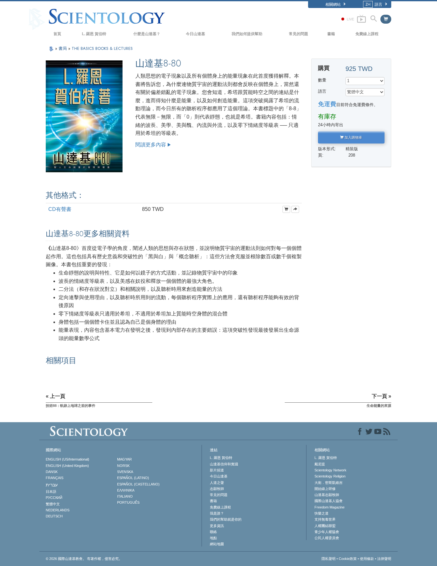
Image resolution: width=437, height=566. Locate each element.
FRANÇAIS (54, 478)
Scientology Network (330, 470)
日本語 (51, 491)
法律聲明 (384, 559)
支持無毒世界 (325, 519)
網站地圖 (217, 544)
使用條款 (367, 559)
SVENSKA (125, 472)
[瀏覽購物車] (385, 19)
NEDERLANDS (57, 510)
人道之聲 (217, 483)
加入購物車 (353, 137)
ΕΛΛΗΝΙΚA (125, 490)
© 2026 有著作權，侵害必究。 (84, 559)
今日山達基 (195, 34)
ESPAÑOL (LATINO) (133, 478)
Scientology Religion (330, 476)
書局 (63, 48)
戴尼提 (319, 464)
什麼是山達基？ (146, 34)
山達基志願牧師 (326, 495)
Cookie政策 (348, 559)
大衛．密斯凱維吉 (328, 483)
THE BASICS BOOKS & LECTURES (102, 48)
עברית (52, 484)
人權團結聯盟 (325, 526)
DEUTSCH (54, 516)
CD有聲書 (59, 209)
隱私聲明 (329, 559)
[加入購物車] (286, 209)
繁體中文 (53, 504)
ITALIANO (125, 496)
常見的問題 (298, 34)
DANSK (52, 472)
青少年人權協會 (326, 532)
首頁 (57, 34)
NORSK (123, 466)
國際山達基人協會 (328, 501)
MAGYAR (124, 459)
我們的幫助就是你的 (226, 519)
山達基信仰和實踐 (224, 464)
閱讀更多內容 (150, 144)
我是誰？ (217, 513)
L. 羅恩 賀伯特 (94, 34)
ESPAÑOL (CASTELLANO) (138, 484)
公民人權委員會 (326, 538)
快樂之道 (321, 513)
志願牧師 (217, 489)
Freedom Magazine (329, 507)
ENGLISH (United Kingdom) (67, 466)
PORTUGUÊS (128, 502)
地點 (213, 538)
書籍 (331, 34)
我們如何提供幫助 (247, 34)
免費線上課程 (366, 34)
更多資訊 (217, 526)
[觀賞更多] (295, 209)
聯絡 (213, 532)
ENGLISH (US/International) (67, 459)
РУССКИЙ (54, 498)
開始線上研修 (325, 489)
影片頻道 (217, 470)
